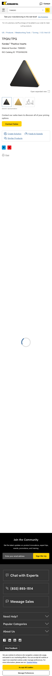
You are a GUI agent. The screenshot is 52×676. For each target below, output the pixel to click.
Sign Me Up (41, 555)
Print (7, 155)
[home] (9, 4)
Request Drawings (10, 319)
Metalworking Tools (22, 32)
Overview (11, 160)
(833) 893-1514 (21, 588)
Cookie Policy (32, 662)
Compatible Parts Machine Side (20, 169)
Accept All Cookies (26, 667)
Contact (47, 3)
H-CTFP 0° (27, 508)
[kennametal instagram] (20, 640)
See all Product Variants (36, 245)
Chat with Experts (24, 575)
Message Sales (22, 601)
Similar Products (15, 138)
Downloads (12, 166)
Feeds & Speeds (35, 133)
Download (38, 298)
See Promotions (43, 17)
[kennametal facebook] (4, 640)
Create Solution (12, 264)
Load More (26, 522)
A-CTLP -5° (27, 370)
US (3, 32)
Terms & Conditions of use (37, 291)
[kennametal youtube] (15, 640)
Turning (35, 32)
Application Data (14, 163)
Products (9, 32)
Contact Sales (11, 123)
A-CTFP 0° (26, 385)
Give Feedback (11, 648)
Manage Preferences (26, 673)
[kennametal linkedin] (9, 640)
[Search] (47, 10)
